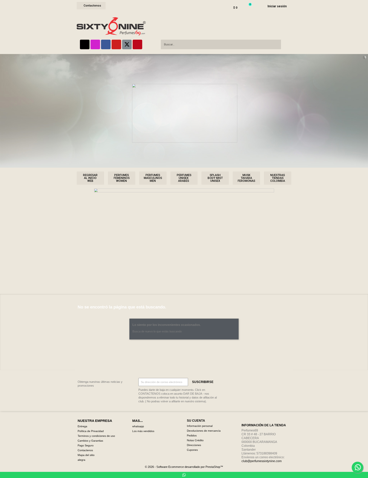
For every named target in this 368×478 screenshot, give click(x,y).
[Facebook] (106, 44)
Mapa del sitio (86, 455)
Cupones (192, 449)
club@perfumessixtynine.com (262, 461)
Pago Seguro (86, 445)
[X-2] (127, 44)
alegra (81, 459)
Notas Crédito (195, 440)
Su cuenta (196, 420)
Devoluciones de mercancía (204, 430)
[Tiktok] (85, 44)
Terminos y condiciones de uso (96, 435)
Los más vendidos (143, 431)
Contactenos (85, 450)
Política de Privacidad (91, 431)
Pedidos (192, 435)
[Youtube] (116, 44)
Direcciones (194, 445)
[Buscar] (286, 44)
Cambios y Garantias (90, 440)
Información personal (200, 425)
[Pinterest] (137, 44)
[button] (91, 5)
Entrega (82, 426)
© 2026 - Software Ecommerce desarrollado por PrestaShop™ (184, 466)
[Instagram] (95, 44)
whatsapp (138, 426)
